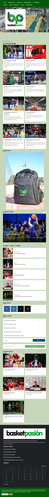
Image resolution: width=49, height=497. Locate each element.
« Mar (4, 484)
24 (18, 479)
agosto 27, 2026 (7, 417)
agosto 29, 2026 (7, 370)
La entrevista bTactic (7, 232)
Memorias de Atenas (30, 60)
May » (7, 484)
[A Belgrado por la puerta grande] (35, 131)
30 (12, 481)
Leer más (5, 68)
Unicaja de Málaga (35, 83)
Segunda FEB (27, 2)
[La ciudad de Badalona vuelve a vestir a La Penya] (8, 295)
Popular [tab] (12, 245)
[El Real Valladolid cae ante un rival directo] (13, 131)
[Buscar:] (18, 340)
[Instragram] (14, 309)
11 (24, 474)
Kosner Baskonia (36, 57)
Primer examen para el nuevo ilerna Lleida (22, 285)
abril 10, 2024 (6, 62)
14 (42, 474)
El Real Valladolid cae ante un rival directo (13, 139)
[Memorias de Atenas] (35, 52)
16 (12, 476)
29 (6, 481)
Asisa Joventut (9, 83)
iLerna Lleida (17, 252)
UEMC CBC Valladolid (13, 136)
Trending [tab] (18, 245)
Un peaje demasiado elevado (19, 275)
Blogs (15, 273)
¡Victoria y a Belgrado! (30, 86)
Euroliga (30, 57)
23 (12, 479)
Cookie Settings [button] (5, 494)
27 (36, 479)
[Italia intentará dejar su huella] (8, 263)
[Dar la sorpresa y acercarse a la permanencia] (13, 104)
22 (6, 479)
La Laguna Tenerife (10, 57)
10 (18, 474)
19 (30, 476)
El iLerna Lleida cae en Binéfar (19, 253)
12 (30, 474)
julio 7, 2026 (6, 235)
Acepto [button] (11, 494)
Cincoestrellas (28, 109)
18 (24, 476)
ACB (5, 2)
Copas (22, 4)
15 (6, 476)
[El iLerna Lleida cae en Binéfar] (8, 252)
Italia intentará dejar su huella (19, 264)
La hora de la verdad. (30, 112)
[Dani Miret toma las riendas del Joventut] (13, 78)
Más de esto (29, 4)
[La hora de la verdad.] (35, 104)
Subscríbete (35, 346)
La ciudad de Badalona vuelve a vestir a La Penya (23, 296)
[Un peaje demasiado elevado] (8, 274)
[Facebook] (7, 309)
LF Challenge (36, 2)
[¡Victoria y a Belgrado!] (35, 78)
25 (24, 479)
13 (36, 474)
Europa (5, 4)
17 (18, 476)
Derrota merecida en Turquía (10, 60)
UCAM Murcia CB (31, 136)
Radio (11, 4)
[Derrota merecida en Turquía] (13, 52)
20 (36, 476)
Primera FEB (11, 2)
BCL (5, 57)
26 (30, 479)
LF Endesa (19, 2)
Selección (16, 4)
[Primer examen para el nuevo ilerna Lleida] (8, 284)
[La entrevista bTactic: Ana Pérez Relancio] (24, 228)
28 (42, 479)
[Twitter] (21, 309)
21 (42, 476)
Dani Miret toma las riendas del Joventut (12, 86)
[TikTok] (27, 309)
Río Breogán (9, 109)
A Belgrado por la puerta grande (33, 139)
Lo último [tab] (6, 245)
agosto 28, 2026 (29, 370)
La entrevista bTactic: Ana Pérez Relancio (13, 234)
